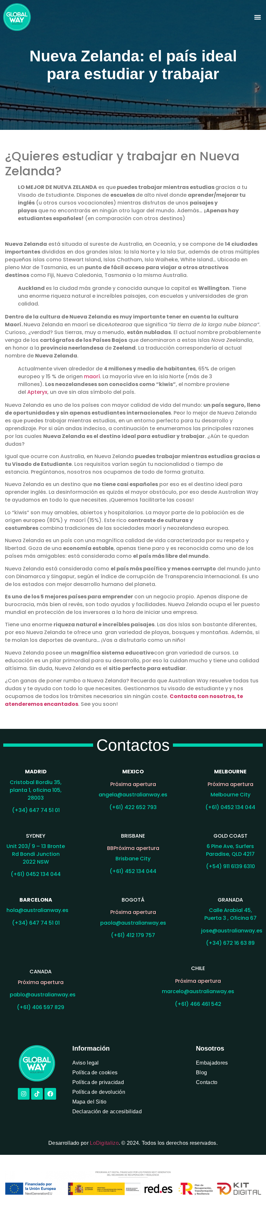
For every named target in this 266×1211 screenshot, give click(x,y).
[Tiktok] (37, 1094)
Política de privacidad (98, 1082)
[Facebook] (50, 1094)
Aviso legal (85, 1063)
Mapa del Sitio (89, 1102)
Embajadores (212, 1063)
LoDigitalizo (104, 1143)
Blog (201, 1072)
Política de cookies (95, 1072)
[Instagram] (24, 1094)
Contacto (206, 1082)
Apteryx (37, 392)
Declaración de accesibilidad (107, 1111)
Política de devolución (99, 1092)
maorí (92, 376)
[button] (257, 17)
